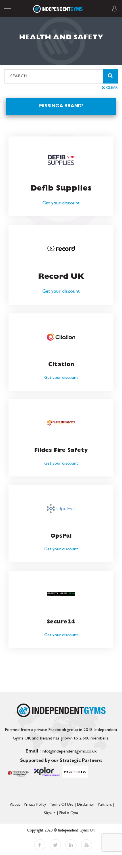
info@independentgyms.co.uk (61, 751)
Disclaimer (85, 805)
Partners (105, 805)
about (15, 805)
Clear (111, 88)
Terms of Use (61, 805)
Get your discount (61, 203)
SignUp (50, 813)
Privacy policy (35, 805)
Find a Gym (68, 813)
